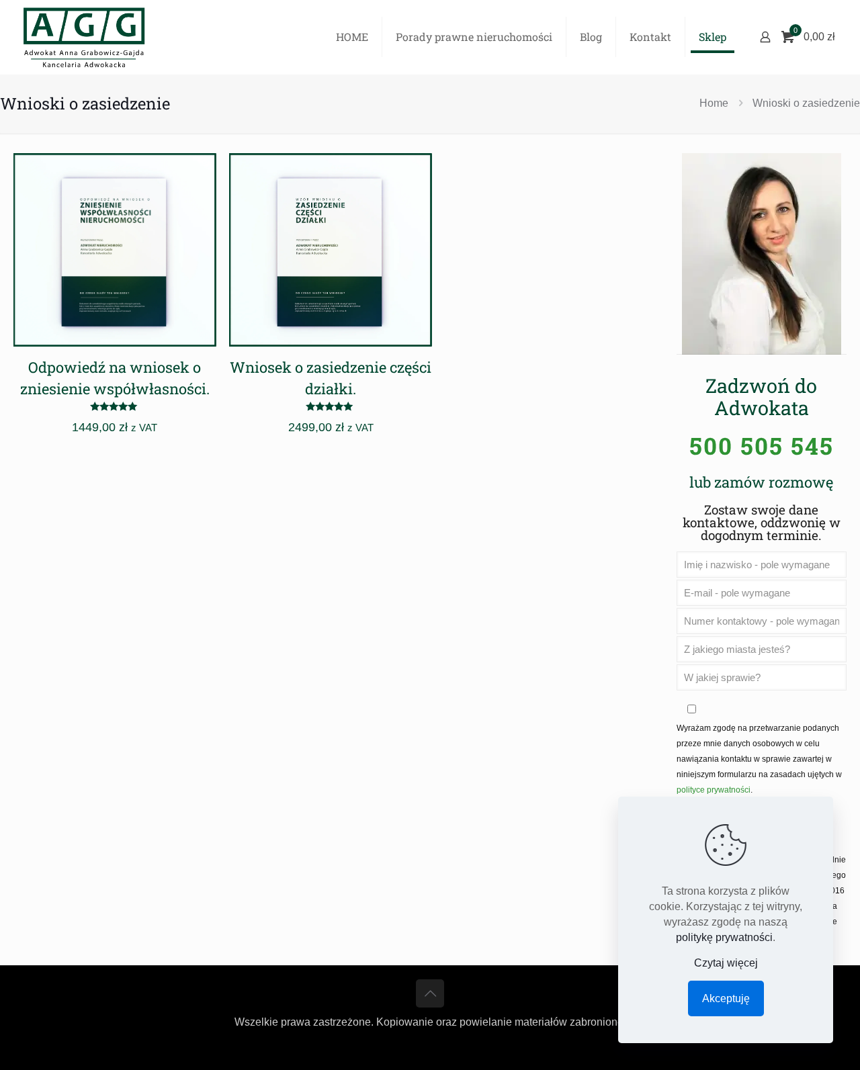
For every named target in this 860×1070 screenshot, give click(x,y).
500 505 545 (761, 445)
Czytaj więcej (726, 963)
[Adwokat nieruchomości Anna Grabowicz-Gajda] (84, 37)
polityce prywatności (713, 790)
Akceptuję (726, 998)
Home (713, 103)
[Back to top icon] (430, 993)
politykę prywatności (724, 937)
